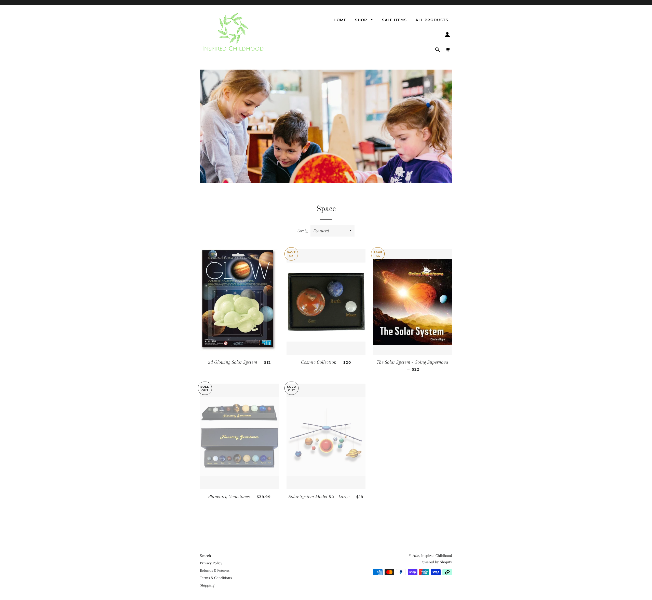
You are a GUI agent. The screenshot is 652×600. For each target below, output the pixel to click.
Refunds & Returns (214, 570)
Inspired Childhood (436, 555)
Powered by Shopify (436, 562)
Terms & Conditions (216, 578)
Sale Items (394, 20)
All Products (431, 20)
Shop (362, 20)
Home (340, 20)
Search (205, 555)
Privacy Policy (211, 563)
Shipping (207, 585)
